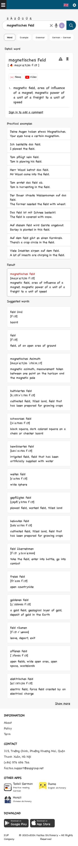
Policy (8, 728)
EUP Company (9, 837)
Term (7, 734)
